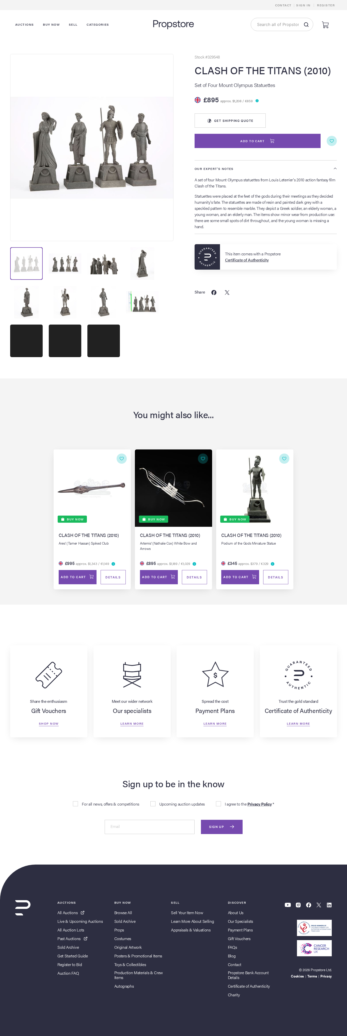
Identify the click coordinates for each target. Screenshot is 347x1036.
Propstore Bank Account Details (248, 975)
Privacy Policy (259, 804)
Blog (232, 955)
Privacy (326, 976)
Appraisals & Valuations (191, 929)
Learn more (132, 723)
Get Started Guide (72, 955)
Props (119, 929)
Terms (312, 976)
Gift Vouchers (239, 938)
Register (326, 5)
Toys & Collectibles (130, 964)
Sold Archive (68, 947)
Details (113, 577)
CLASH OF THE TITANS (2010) (263, 70)
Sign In (303, 5)
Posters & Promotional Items (138, 955)
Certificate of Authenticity (249, 986)
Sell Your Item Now (187, 912)
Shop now (49, 723)
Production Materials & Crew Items (138, 975)
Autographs (124, 986)
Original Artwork (128, 947)
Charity (234, 994)
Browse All (123, 912)
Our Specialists (240, 921)
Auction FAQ (68, 973)
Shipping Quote (234, 121)
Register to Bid (69, 964)
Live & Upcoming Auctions (80, 921)
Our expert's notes (214, 168)
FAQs (232, 947)
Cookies (297, 976)
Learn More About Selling (192, 921)
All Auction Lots (70, 929)
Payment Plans (240, 929)
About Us (235, 912)
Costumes (122, 938)
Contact (283, 5)
